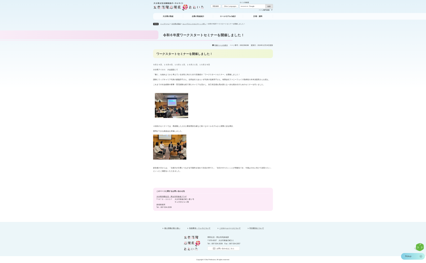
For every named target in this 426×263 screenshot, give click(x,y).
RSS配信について (256, 228)
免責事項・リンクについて (199, 228)
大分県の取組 (168, 16)
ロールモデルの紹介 (228, 16)
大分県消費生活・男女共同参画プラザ (171, 197)
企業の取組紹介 (198, 16)
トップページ (165, 24)
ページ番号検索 (264, 10)
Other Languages (230, 6)
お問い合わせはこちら (225, 248)
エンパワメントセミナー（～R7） (194, 24)
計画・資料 (257, 16)
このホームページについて (230, 228)
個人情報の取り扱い (172, 228)
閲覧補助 (216, 6)
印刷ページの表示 (221, 45)
